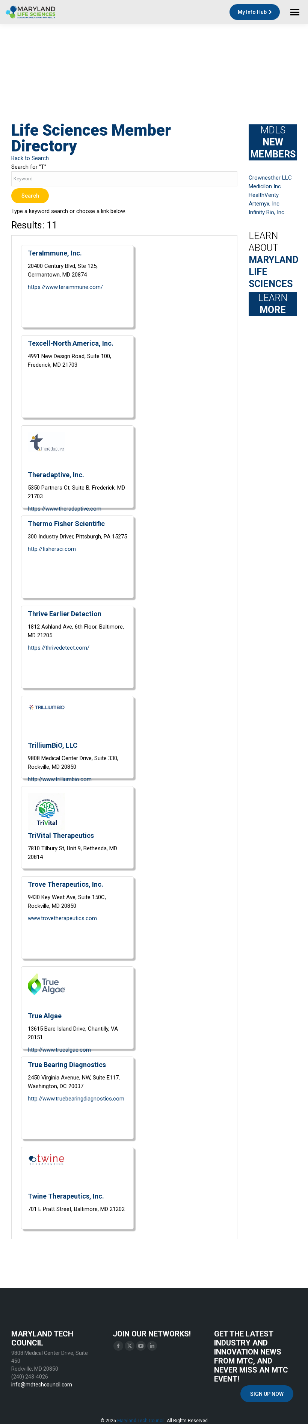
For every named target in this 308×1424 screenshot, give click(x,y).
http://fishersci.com (52, 549)
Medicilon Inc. (265, 186)
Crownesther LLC (270, 177)
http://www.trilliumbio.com (60, 779)
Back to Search (30, 158)
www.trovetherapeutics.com (62, 918)
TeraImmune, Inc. (55, 253)
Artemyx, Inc (264, 203)
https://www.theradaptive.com (64, 508)
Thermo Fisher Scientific (66, 524)
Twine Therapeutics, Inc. (66, 1196)
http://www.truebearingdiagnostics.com (76, 1098)
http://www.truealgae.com (59, 1049)
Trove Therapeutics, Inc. (65, 884)
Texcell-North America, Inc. (70, 343)
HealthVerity (264, 195)
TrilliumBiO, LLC (52, 745)
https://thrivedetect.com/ (58, 647)
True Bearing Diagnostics (67, 1065)
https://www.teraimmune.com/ (65, 287)
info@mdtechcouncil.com (41, 1385)
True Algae (45, 1016)
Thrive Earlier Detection (64, 614)
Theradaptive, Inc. (56, 475)
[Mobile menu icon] (294, 12)
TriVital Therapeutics (61, 835)
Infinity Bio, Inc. (267, 212)
